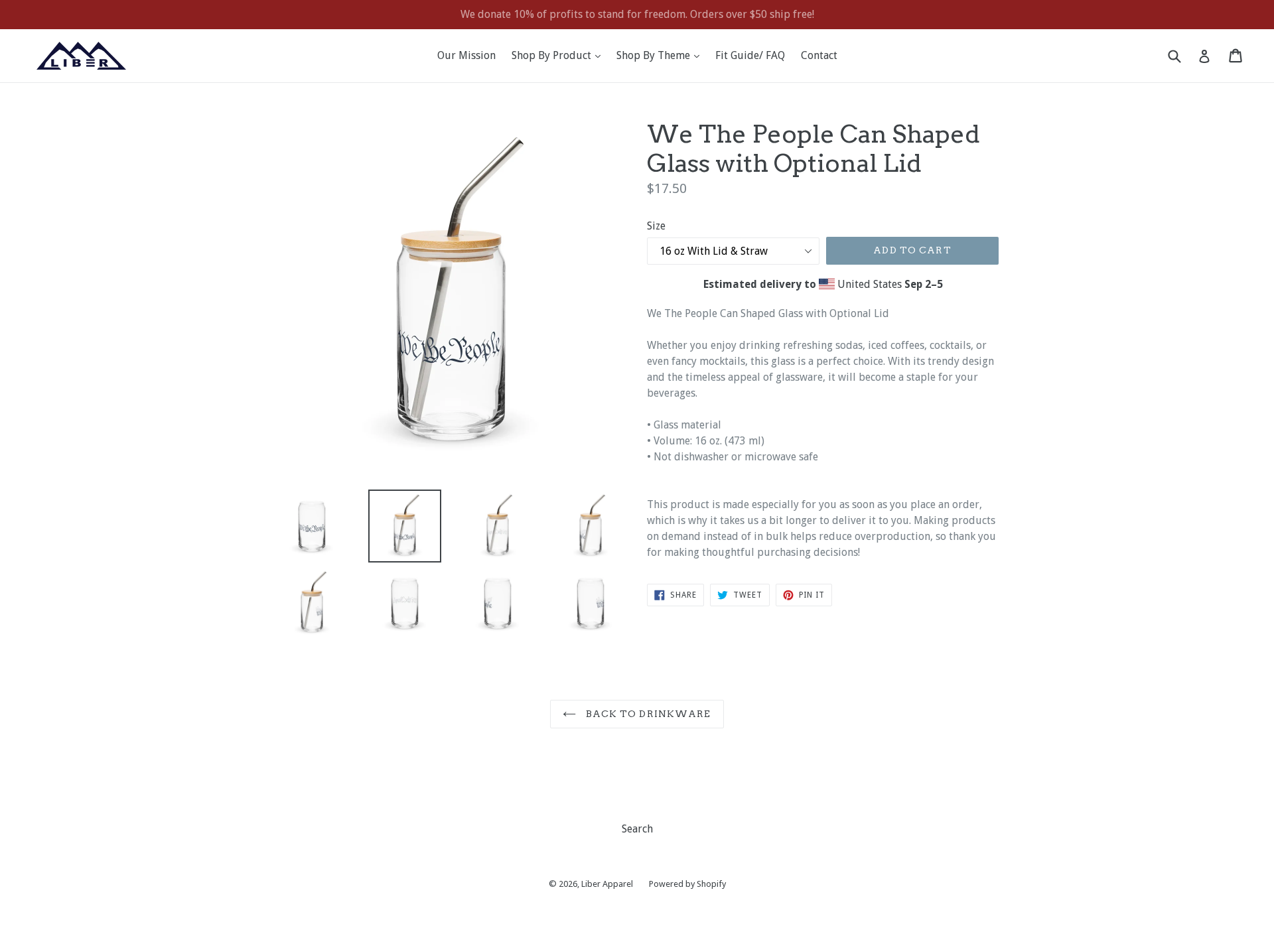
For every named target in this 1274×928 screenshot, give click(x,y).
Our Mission (466, 55)
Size (656, 226)
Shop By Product (559, 55)
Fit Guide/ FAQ (750, 55)
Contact (819, 55)
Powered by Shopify (687, 884)
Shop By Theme (661, 55)
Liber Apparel (607, 884)
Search (637, 829)
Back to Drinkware (647, 713)
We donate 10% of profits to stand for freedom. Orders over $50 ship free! (637, 14)
